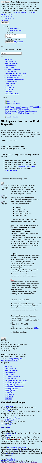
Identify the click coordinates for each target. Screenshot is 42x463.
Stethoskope (9, 67)
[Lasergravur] (10, 101)
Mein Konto (14, 28)
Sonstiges (8, 91)
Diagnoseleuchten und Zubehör (16, 73)
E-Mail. (36, 328)
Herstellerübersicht (12, 94)
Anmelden (5, 22)
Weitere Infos (6, 427)
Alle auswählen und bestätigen (26, 462)
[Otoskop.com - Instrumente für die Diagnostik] (11, 20)
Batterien (8, 85)
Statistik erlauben (10, 423)
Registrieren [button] (18, 41)
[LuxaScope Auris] (12, 103)
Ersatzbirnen (9, 87)
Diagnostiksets (10, 65)
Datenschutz (5, 460)
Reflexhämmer (10, 71)
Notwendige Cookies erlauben (14, 421)
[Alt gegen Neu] (11, 117)
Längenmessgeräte (11, 77)
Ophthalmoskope (11, 63)
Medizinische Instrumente (14, 79)
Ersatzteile (9, 89)
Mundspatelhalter (11, 81)
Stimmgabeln (10, 83)
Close (3, 338)
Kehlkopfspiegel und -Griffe (15, 75)
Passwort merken (14, 39)
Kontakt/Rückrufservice (9, 361)
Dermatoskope (10, 61)
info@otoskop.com (16, 359)
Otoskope (8, 59)
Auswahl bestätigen (8, 462)
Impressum (14, 460)
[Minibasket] (2, 46)
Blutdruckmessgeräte (12, 69)
